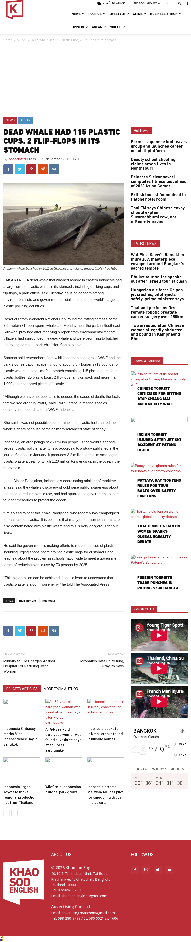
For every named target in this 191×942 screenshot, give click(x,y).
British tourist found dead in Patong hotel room (158, 197)
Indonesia (48, 600)
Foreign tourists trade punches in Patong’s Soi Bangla (158, 582)
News (76, 13)
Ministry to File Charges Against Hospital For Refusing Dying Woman (29, 666)
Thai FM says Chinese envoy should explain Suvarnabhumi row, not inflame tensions (158, 215)
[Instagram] (146, 870)
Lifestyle (117, 13)
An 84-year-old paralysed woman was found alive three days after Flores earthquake (63, 739)
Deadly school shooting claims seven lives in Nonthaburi (153, 164)
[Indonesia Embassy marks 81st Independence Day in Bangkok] (21, 711)
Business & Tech (164, 13)
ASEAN (97, 27)
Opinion (78, 27)
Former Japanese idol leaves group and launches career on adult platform (159, 146)
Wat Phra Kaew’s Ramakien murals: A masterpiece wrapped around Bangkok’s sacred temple (157, 262)
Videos (115, 27)
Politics (95, 13)
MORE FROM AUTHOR (61, 689)
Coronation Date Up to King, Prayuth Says (101, 663)
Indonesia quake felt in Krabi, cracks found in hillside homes (105, 734)
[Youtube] (169, 870)
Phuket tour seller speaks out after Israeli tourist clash (159, 279)
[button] (180, 3)
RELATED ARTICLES (22, 689)
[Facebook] (187, 3)
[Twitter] (158, 870)
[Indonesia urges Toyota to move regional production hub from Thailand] (21, 769)
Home (7, 40)
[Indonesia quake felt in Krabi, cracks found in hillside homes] (105, 711)
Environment (27, 600)
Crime (138, 13)
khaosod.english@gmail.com (84, 895)
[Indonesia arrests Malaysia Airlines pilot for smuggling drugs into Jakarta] (105, 769)
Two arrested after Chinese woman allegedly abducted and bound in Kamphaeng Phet (157, 332)
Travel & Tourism (147, 361)
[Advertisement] (95, 80)
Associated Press (22, 159)
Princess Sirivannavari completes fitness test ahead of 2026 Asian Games (159, 181)
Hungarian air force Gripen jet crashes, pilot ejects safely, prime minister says (157, 294)
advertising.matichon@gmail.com (88, 912)
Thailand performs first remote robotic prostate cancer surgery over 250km (157, 312)
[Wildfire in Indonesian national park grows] (63, 769)
